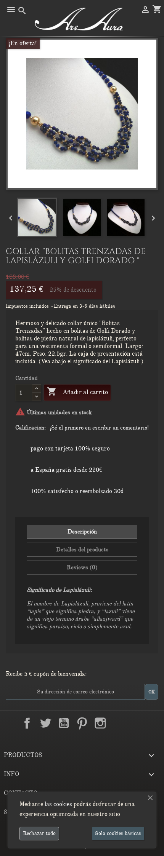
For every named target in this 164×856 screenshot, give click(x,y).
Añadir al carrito (77, 391)
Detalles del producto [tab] (82, 549)
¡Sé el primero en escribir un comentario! (99, 427)
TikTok (137, 723)
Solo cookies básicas (118, 833)
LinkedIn (118, 723)
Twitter (45, 723)
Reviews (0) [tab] (82, 567)
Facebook (27, 723)
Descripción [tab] (82, 531)
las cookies (58, 804)
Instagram (100, 723)
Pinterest (82, 723)
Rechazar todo (39, 833)
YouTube (63, 723)
